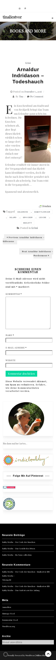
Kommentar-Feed (10, 620)
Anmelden (6, 607)
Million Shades (42, 655)
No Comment (36, 96)
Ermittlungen (42, 212)
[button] (5, 654)
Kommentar (14, 294)
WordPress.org (8, 626)
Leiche (42, 217)
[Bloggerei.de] (9, 487)
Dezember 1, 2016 (33, 91)
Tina (21, 96)
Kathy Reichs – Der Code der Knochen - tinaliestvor (24, 571)
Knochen (28, 217)
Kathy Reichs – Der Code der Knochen (18, 542)
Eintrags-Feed (8, 613)
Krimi (28, 62)
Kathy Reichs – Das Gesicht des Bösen (18, 548)
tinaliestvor (12, 16)
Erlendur (23, 212)
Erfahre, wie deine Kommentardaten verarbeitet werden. (26, 387)
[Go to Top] (48, 653)
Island (13, 217)
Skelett (27, 223)
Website (11, 360)
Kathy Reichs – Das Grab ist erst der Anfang (21, 590)
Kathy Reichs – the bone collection (17, 555)
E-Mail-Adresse (16, 347)
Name (10, 335)
